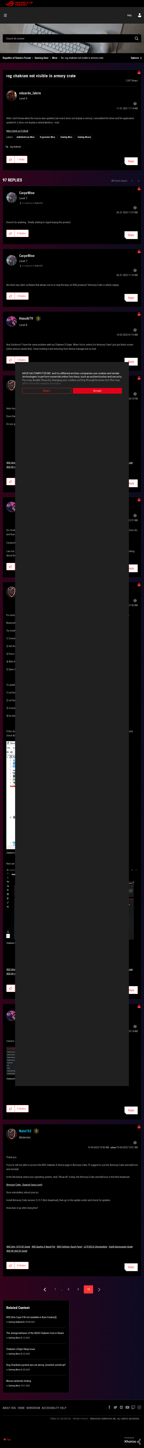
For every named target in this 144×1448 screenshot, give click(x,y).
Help (129, 15)
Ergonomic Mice (47, 137)
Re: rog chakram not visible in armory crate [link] (82, 57)
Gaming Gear (41, 57)
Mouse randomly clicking (18, 1381)
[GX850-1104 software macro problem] (138, 180)
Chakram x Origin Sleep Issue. (20, 1349)
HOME (21, 1408)
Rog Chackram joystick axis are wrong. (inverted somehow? (36, 1365)
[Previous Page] (45, 1289)
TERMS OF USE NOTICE (60, 1418)
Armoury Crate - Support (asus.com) (24, 1184)
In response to (32, 203)
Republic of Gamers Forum (17, 57)
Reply (131, 161)
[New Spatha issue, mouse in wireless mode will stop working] (132, 180)
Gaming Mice (66, 137)
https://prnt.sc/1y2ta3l (17, 131)
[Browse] (7, 15)
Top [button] (9, 1439)
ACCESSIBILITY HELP (54, 1408)
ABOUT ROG (9, 1408)
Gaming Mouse (84, 137)
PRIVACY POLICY (80, 1418)
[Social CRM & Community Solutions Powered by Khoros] (132, 1440)
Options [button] (135, 57)
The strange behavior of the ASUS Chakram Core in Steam (35, 1333)
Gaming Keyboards (16, 1322)
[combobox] (72, 38)
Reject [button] (46, 390)
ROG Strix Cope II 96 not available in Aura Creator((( (31, 1317)
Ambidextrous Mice (26, 137)
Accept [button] (97, 390)
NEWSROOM (33, 1408)
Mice (54, 57)
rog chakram (15, 147)
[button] (10, 159)
